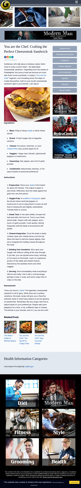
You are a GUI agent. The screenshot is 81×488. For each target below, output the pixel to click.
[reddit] (7, 57)
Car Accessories (64, 72)
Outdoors (65, 60)
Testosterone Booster (65, 54)
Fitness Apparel (64, 66)
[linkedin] (12, 57)
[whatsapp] (10, 57)
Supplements (64, 48)
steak (30, 131)
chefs (21, 290)
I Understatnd (74, 482)
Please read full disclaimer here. (53, 477)
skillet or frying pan (32, 198)
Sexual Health (64, 90)
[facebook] (5, 57)
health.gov (29, 366)
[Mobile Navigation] (76, 2)
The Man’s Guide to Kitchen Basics (10, 338)
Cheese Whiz (12, 149)
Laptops (64, 78)
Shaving (65, 84)
